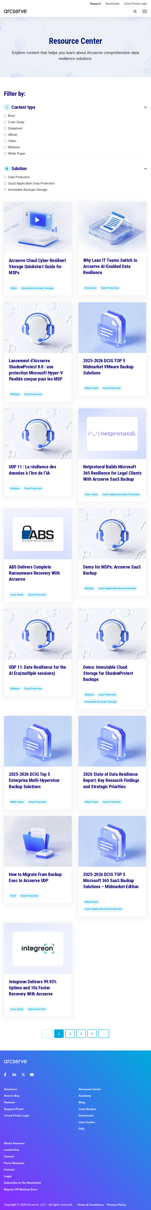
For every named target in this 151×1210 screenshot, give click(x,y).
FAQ (81, 1128)
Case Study (16, 122)
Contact (9, 1169)
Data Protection (19, 177)
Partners (9, 1102)
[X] (23, 1075)
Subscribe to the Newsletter (22, 1182)
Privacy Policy (116, 1204)
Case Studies (87, 1109)
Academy (85, 1095)
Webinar (14, 147)
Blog (82, 1102)
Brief (11, 115)
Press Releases (14, 1163)
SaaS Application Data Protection (31, 183)
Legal (7, 1176)
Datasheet (15, 128)
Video (12, 140)
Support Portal (13, 1109)
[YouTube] (32, 1075)
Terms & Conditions (90, 1204)
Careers (9, 1156)
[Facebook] (6, 1075)
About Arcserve (14, 1143)
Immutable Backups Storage (27, 189)
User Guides (87, 1122)
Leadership (11, 1149)
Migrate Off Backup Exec (20, 1189)
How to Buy (11, 1095)
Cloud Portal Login (135, 3)
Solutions (10, 1089)
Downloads (112, 3)
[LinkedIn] (15, 1075)
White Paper (16, 153)
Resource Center (90, 1089)
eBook (12, 134)
